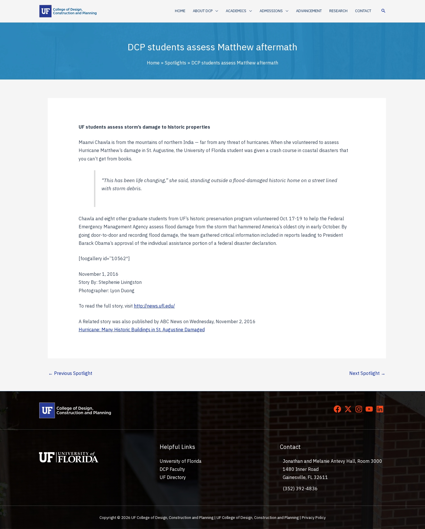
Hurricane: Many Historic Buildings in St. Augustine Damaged (142, 329)
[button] (215, 11)
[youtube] (370, 409)
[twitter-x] (349, 409)
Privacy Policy (314, 517)
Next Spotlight (367, 373)
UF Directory (173, 477)
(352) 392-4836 (300, 488)
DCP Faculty (172, 469)
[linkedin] (381, 409)
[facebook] (338, 409)
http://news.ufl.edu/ (154, 306)
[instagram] (360, 409)
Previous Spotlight (70, 373)
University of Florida (181, 461)
